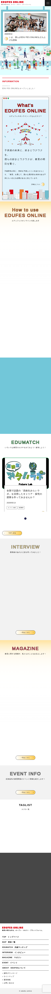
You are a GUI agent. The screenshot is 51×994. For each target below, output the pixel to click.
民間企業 (6, 846)
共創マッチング (14, 947)
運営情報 (7, 980)
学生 (4, 831)
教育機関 (6, 838)
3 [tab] (28, 630)
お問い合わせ (25, 915)
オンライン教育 (9, 816)
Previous (6, 22)
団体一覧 (8, 942)
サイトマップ (9, 976)
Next (44, 22)
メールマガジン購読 (25, 883)
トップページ (10, 937)
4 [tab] (33, 630)
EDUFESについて (14, 968)
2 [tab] (23, 630)
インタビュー (14, 952)
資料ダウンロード (10, 973)
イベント (10, 963)
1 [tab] (25, 518)
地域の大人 (7, 823)
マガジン (11, 957)
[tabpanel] (25, 487)
